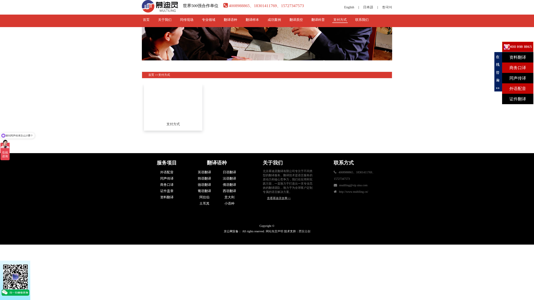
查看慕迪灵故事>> (279, 198)
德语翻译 (204, 184)
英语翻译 (204, 172)
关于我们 (164, 19)
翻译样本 (252, 19)
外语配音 (167, 172)
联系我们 (362, 19)
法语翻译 (229, 178)
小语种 (229, 203)
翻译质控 (296, 19)
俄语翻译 (229, 184)
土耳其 (204, 203)
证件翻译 (517, 99)
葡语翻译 (204, 191)
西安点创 (304, 231)
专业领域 (208, 19)
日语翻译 (229, 172)
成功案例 (274, 19)
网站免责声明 (274, 231)
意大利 (229, 197)
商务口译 (167, 184)
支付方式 (340, 19)
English (349, 7)
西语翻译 (229, 191)
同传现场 (186, 19)
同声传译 (167, 178)
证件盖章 (167, 191)
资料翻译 (167, 197)
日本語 (368, 7)
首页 (146, 19)
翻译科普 (318, 19)
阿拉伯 (204, 197)
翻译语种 (230, 19)
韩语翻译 (204, 178)
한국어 (387, 7)
